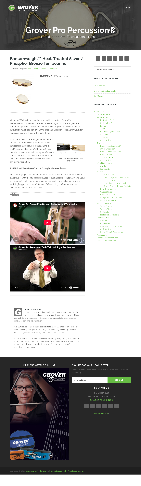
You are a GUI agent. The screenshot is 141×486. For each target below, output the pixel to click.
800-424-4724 (105, 400)
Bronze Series (106, 154)
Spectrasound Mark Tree (107, 238)
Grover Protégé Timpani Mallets (117, 186)
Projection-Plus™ (107, 120)
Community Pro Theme (36, 471)
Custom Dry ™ (106, 123)
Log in (80, 471)
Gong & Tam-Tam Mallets (111, 197)
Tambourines (51, 69)
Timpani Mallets (107, 174)
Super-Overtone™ (107, 149)
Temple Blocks (106, 209)
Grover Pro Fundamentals (105, 91)
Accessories (105, 140)
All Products (99, 111)
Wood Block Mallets (108, 200)
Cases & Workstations (106, 240)
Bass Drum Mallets (108, 189)
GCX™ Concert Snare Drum (111, 226)
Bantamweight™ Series (37, 69)
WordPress (72, 471)
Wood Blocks (106, 206)
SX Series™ (104, 137)
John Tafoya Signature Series (116, 177)
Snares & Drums (103, 217)
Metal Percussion (104, 163)
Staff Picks (98, 96)
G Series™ (104, 220)
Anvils (103, 166)
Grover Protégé (103, 114)
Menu (128, 8)
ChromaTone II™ (111, 180)
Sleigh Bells (105, 169)
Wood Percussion (104, 203)
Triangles (101, 143)
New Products (100, 86)
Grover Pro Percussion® (27, 7)
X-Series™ (104, 129)
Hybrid (103, 126)
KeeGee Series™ (106, 223)
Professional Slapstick (109, 215)
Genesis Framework (57, 471)
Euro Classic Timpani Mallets (116, 183)
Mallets (100, 172)
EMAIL (93, 400)
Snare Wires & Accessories (111, 232)
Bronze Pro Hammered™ (110, 146)
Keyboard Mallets (107, 195)
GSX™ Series (105, 229)
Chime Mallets (106, 192)
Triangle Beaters (107, 157)
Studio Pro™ (105, 134)
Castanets (104, 212)
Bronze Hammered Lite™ (110, 151)
